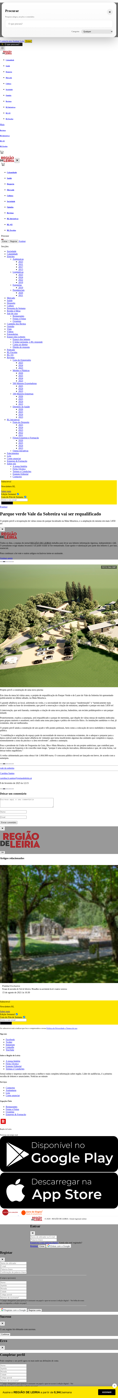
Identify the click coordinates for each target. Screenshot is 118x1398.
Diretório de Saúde (21, 406)
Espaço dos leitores (21, 339)
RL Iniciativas (13, 419)
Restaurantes (18, 316)
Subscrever (7, 503)
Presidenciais (18, 290)
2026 (20, 293)
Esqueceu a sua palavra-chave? (44, 1242)
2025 (20, 261)
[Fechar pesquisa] (110, 12)
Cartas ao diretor (20, 344)
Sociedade (11, 251)
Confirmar (5, 1334)
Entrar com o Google (60, 1246)
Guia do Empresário (22, 360)
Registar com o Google (15, 1310)
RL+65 (10, 355)
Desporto (11, 303)
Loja (22, 41)
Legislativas (18, 272)
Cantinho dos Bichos (16, 324)
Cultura (10, 305)
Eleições (11, 256)
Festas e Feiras (19, 318)
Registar (13, 241)
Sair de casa (12, 313)
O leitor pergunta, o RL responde (28, 342)
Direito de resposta (21, 347)
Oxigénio (17, 321)
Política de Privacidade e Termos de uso (61, 1028)
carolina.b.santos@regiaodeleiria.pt (16, 778)
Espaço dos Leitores (16, 337)
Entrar (28, 41)
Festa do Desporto (21, 422)
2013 (20, 269)
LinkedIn (10, 1047)
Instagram (10, 1044)
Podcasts (11, 349)
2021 (20, 264)
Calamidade (12, 254)
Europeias (17, 285)
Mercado (11, 298)
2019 (20, 282)
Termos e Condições (22, 471)
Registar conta (35, 1310)
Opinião (10, 326)
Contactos (17, 476)
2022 (20, 280)
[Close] (2, 529)
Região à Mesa (13, 311)
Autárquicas (18, 259)
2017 (20, 267)
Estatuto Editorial (20, 474)
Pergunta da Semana (16, 308)
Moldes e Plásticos (21, 370)
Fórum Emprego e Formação (26, 438)
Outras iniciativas (20, 451)
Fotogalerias (12, 334)
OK (2, 852)
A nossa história (20, 466)
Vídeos (10, 331)
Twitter (9, 1042)
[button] (59, 124)
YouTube (10, 1050)
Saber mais (6, 491)
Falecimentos (13, 453)
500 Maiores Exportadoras (25, 383)
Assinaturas (11, 1090)
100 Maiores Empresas (23, 394)
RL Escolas (12, 352)
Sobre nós (11, 463)
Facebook (10, 1039)
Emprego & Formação (17, 461)
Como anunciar (14, 458)
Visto (9, 329)
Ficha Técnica (19, 469)
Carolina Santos (7, 773)
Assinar (16, 41)
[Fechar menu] (17, 160)
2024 (20, 277)
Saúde (10, 300)
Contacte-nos (6, 41)
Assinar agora (6, 558)
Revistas (11, 357)
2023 (20, 368)
